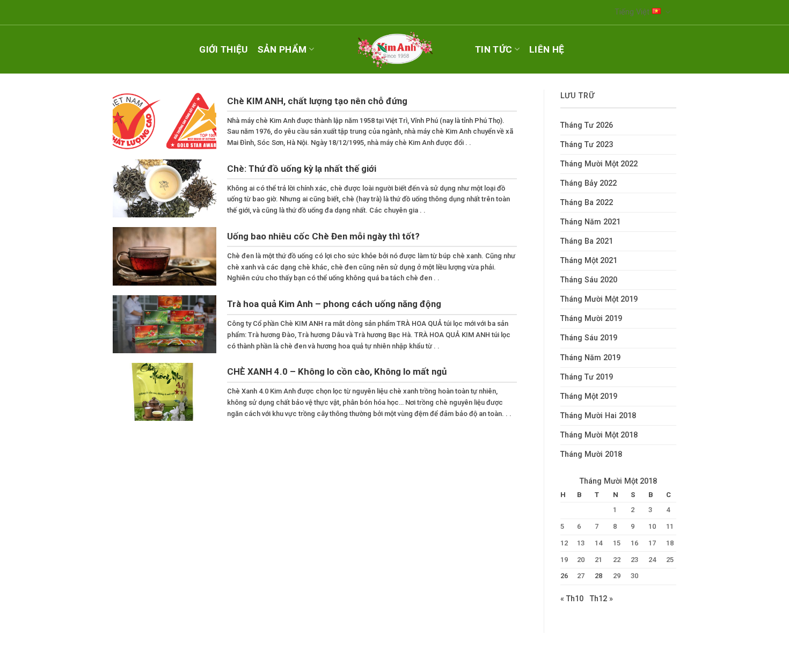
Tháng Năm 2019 (590, 357)
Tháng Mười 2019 (591, 318)
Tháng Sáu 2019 (588, 337)
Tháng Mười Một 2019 (599, 299)
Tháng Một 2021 (588, 260)
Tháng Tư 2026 (586, 125)
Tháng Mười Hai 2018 (598, 415)
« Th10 (571, 598)
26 (564, 576)
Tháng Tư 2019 (586, 377)
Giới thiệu (223, 49)
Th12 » (601, 598)
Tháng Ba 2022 (586, 202)
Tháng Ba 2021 (586, 241)
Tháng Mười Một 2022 (599, 164)
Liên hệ (546, 49)
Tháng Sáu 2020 (588, 280)
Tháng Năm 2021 (590, 222)
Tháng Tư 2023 (586, 144)
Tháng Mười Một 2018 (599, 435)
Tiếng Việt (632, 12)
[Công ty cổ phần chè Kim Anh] (394, 49)
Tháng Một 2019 (588, 396)
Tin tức (493, 49)
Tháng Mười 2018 (591, 454)
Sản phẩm (282, 49)
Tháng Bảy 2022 (588, 183)
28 (598, 576)
